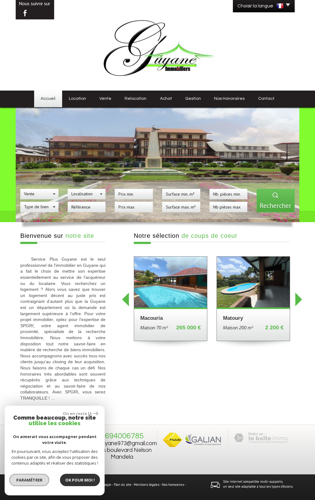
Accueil (48, 98)
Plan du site (122, 485)
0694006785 (122, 436)
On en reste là (77, 413)
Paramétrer (29, 480)
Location (77, 98)
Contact (266, 98)
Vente (105, 98)
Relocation (135, 98)
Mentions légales (146, 485)
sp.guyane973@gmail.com (124, 443)
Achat (166, 98)
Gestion (193, 98)
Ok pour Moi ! (80, 480)
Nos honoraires (229, 98)
